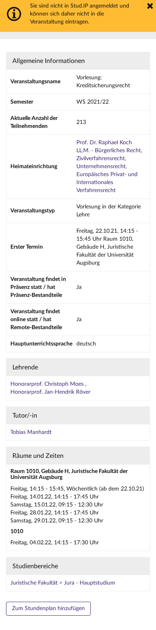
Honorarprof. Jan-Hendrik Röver (50, 392)
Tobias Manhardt (31, 432)
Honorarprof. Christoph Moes (47, 384)
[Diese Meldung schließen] (150, 6)
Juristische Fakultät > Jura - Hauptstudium (62, 583)
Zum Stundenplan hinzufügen (48, 608)
